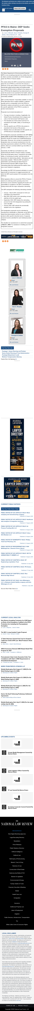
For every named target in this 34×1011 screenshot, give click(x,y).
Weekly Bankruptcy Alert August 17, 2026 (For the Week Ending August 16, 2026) (16, 670)
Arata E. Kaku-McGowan (15, 644)
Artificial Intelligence (17, 851)
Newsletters (17, 841)
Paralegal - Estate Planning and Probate (14, 351)
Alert (19, 34)
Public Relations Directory (17, 848)
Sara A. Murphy (18, 33)
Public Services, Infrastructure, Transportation (17, 917)
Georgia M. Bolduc (17, 335)
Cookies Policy (6, 5)
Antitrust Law (17, 855)
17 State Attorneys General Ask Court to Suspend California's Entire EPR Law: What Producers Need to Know (16, 640)
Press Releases (17, 844)
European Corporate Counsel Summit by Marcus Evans (20, 807)
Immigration (17, 898)
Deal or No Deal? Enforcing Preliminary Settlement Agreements (16, 694)
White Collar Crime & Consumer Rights (17, 924)
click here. (18, 1000)
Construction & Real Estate (17, 869)
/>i (20, 66)
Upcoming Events (8, 737)
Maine (6, 61)
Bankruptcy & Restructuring (17, 858)
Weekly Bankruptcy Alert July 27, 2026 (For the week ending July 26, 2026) (17, 703)
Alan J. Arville (6, 652)
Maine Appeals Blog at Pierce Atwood (12, 697)
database (14, 941)
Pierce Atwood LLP (12, 34)
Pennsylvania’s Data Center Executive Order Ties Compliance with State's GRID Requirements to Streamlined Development (16, 658)
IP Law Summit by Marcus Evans (18, 790)
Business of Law (17, 866)
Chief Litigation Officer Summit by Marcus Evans (18, 771)
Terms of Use (12, 938)
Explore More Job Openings (8, 359)
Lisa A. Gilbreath (8, 33)
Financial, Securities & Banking (17, 887)
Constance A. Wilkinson (16, 652)
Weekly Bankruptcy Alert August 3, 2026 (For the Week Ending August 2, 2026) (15, 686)
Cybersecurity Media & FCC (17, 873)
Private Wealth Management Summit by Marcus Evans (20, 753)
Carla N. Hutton (16, 627)
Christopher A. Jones (18, 662)
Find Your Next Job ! (7, 348)
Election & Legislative (17, 876)
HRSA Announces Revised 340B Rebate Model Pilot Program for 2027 (16, 649)
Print (12, 66)
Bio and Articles (14, 284)
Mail (15, 66)
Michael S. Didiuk (15, 634)
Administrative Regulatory (11, 59)
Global (17, 890)
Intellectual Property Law (17, 906)
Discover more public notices (8, 588)
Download (18, 66)
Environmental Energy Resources (13, 56)
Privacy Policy (20, 938)
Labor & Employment (17, 910)
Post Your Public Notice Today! (10, 509)
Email (13, 280)
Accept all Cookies (7, 8)
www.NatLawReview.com (24, 943)
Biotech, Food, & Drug (17, 862)
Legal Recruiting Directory (17, 837)
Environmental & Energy (17, 880)
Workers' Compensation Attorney (12, 357)
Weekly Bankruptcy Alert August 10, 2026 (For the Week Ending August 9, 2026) (16, 678)
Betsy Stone (6, 644)
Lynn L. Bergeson (7, 627)
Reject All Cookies (19, 8)
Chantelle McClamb (7, 662)
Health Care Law (17, 894)
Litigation (17, 914)
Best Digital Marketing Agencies (17, 834)
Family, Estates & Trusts (17, 883)
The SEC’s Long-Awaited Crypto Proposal (14, 632)
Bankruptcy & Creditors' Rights (10, 672)
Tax (17, 921)
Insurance (17, 903)
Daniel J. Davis (6, 634)
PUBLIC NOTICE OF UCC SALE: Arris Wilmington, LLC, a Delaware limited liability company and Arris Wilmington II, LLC (16, 582)
